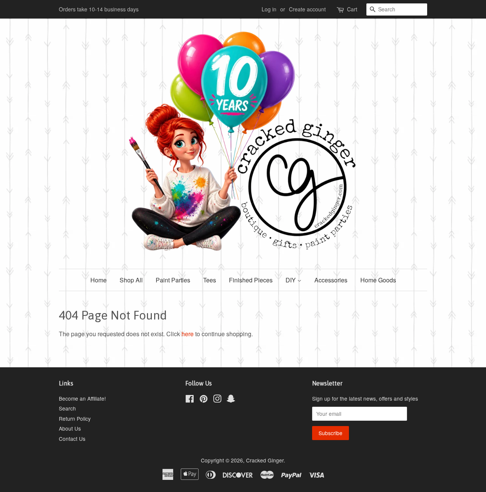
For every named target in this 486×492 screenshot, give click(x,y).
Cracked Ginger (265, 460)
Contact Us (72, 438)
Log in (269, 9)
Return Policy (75, 418)
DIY (291, 280)
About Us (70, 428)
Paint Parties (173, 280)
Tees (209, 280)
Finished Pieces (251, 280)
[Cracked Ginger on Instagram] (217, 400)
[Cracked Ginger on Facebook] (189, 400)
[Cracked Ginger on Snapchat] (231, 400)
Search (67, 408)
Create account (307, 9)
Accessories (330, 280)
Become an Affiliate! (82, 398)
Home (98, 280)
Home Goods (378, 280)
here (187, 333)
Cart (352, 9)
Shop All (131, 280)
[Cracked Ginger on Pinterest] (203, 400)
